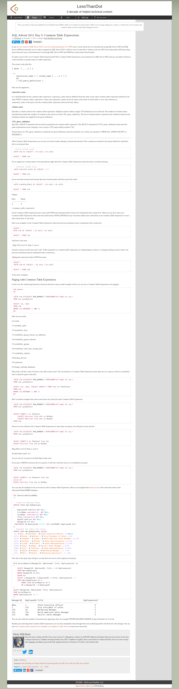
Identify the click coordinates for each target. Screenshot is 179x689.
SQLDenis (17, 38)
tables (46, 666)
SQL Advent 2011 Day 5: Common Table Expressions (45, 35)
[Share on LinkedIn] (22, 42)
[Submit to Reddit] (26, 42)
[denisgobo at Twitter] (24, 652)
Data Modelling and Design (53, 38)
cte (41, 666)
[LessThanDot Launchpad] (14, 8)
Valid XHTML (80, 686)
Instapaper (37, 42)
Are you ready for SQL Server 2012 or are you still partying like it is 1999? (45, 47)
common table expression (30, 666)
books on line (94, 487)
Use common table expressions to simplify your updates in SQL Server (42, 626)
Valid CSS (89, 686)
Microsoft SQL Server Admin (79, 663)
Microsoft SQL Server (62, 663)
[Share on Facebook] (30, 42)
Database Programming (47, 663)
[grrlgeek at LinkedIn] (31, 652)
